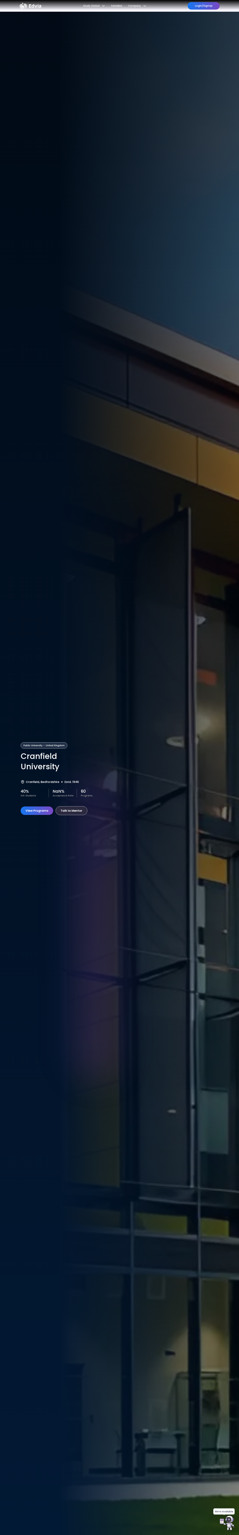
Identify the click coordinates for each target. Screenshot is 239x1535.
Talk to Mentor (71, 811)
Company (134, 6)
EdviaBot (116, 6)
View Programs (37, 811)
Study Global (91, 6)
